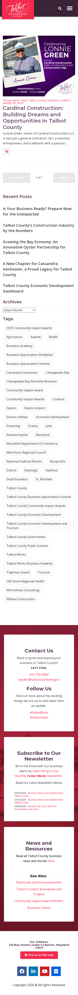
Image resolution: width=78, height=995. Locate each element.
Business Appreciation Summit (28, 364)
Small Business (17, 479)
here (51, 861)
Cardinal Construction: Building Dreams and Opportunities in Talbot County (34, 117)
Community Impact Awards (25, 399)
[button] (69, 8)
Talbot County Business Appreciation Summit (38, 497)
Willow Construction (20, 599)
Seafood (51, 470)
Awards (35, 337)
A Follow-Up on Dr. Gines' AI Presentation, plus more (35, 808)
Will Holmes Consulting (22, 590)
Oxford (11, 470)
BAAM (53, 337)
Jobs (49, 426)
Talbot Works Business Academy (29, 563)
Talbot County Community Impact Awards (36, 506)
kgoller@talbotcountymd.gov (38, 679)
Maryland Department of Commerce (32, 443)
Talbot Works (16, 554)
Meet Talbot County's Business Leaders (45, 100)
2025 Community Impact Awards (29, 328)
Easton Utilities (17, 417)
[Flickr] (56, 971)
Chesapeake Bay (57, 372)
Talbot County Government (25, 537)
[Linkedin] (33, 971)
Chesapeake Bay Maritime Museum (31, 381)
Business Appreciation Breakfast (29, 355)
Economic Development (52, 417)
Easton (11, 408)
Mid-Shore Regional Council (26, 452)
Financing (13, 426)
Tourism (43, 572)
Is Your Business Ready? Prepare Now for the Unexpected (37, 211)
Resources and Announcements (38, 882)
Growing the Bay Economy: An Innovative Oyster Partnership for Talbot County (34, 247)
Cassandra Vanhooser (22, 372)
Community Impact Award (24, 390)
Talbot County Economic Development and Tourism (36, 525)
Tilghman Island (17, 572)
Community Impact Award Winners (38, 901)
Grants (33, 426)
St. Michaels (44, 479)
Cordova (58, 399)
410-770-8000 (39, 675)
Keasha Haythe (17, 435)
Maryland (42, 435)
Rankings (31, 470)
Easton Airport (34, 408)
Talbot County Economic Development (33, 515)
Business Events (39, 908)
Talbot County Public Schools (27, 546)
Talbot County (16, 488)
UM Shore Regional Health (25, 581)
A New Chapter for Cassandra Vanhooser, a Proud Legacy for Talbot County (37, 269)
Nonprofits (58, 461)
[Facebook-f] (22, 971)
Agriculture (14, 337)
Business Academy (19, 346)
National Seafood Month (24, 461)
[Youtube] (44, 971)
